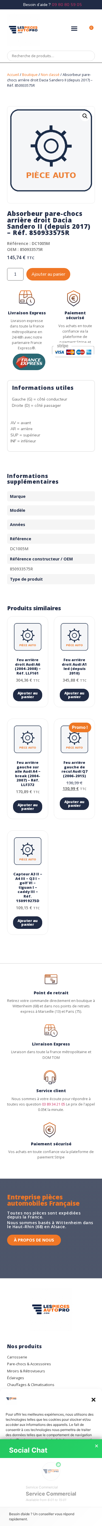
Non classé (50, 74)
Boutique (30, 74)
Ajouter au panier (48, 274)
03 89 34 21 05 (53, 1104)
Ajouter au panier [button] (28, 694)
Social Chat (28, 1450)
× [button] (97, 1446)
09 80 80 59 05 (67, 4)
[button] (93, 1400)
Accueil (13, 74)
